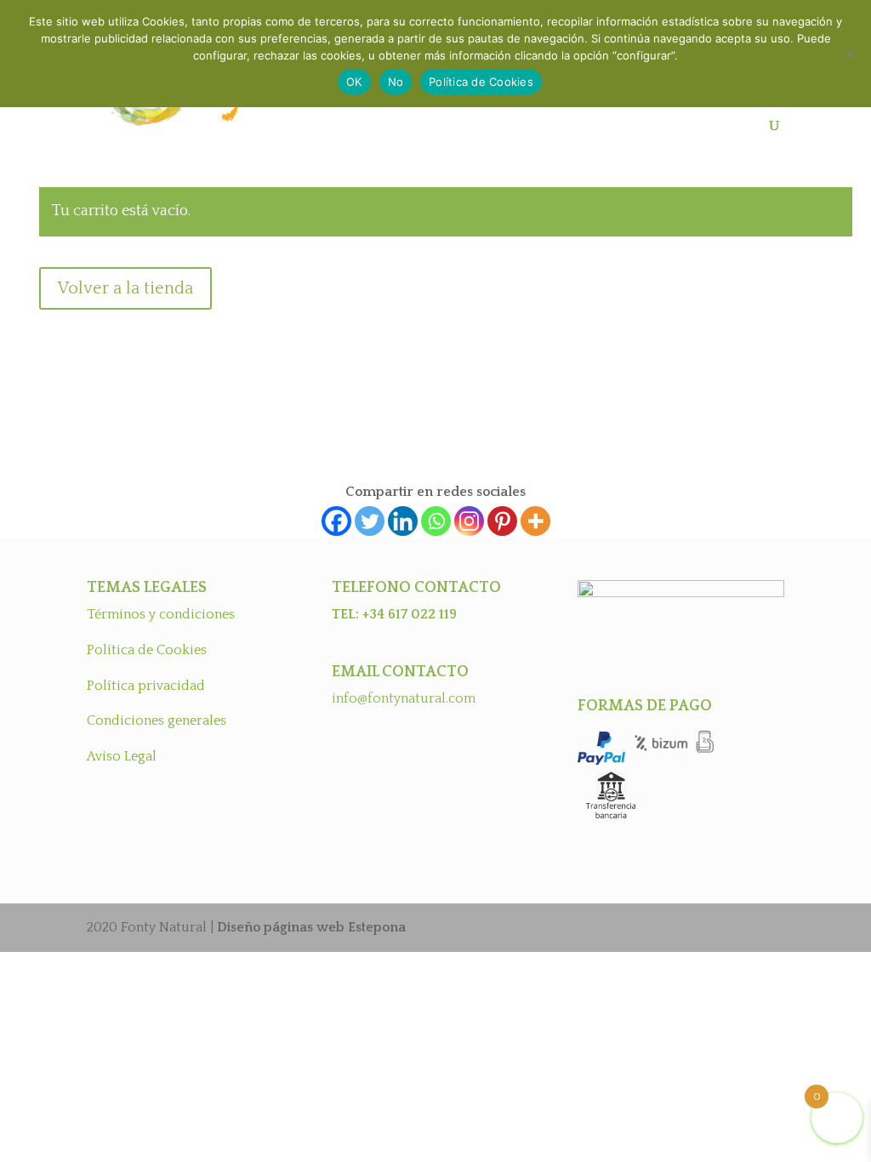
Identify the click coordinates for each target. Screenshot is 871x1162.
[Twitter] (369, 521)
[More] (535, 521)
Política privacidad (146, 685)
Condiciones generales (156, 720)
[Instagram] (469, 521)
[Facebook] (336, 521)
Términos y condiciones (161, 614)
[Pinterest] (502, 521)
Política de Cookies (147, 650)
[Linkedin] (403, 521)
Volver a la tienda (125, 288)
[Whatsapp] (436, 521)
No (396, 81)
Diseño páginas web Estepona (311, 927)
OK (354, 81)
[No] (849, 53)
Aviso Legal (122, 756)
